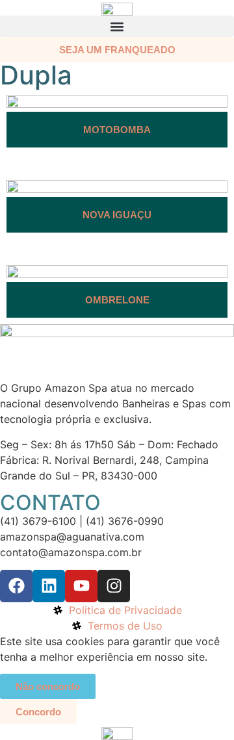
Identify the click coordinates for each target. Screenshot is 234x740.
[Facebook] (16, 586)
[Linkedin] (48, 586)
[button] (117, 26)
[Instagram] (114, 586)
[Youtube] (81, 586)
